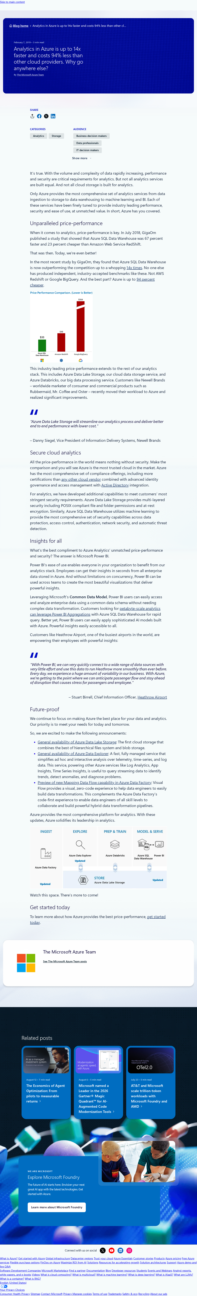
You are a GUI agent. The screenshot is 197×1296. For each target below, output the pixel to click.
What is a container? (12, 1278)
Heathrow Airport (152, 697)
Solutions (92, 1262)
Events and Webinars (160, 1270)
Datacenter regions (82, 1258)
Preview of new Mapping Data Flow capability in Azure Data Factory (94, 782)
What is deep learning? (141, 1274)
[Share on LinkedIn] (53, 116)
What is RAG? (33, 1278)
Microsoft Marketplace (55, 1270)
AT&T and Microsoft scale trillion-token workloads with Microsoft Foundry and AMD (149, 1096)
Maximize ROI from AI (74, 1262)
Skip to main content (12, 1)
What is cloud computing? (56, 1274)
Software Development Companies (20, 1270)
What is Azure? (9, 1258)
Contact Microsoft (52, 1293)
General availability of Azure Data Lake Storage (77, 742)
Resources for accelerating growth (119, 1262)
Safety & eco (130, 1293)
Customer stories (143, 1258)
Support (171, 1262)
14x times (134, 267)
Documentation (95, 1270)
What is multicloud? (84, 1274)
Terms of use (100, 1293)
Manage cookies (82, 1293)
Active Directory (115, 485)
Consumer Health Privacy (15, 1293)
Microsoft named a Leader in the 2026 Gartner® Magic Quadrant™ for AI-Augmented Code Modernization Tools (95, 1099)
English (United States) (13, 1282)
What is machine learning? (111, 1274)
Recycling (143, 1293)
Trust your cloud (103, 1258)
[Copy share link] (32, 116)
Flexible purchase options (25, 1262)
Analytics (38, 135)
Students (141, 1270)
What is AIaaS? (164, 1274)
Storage (56, 135)
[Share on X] (46, 116)
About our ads (158, 1293)
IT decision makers (87, 150)
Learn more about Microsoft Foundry (56, 1207)
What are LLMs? (183, 1274)
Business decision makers (91, 135)
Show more (80, 158)
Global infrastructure (58, 1258)
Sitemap (35, 1293)
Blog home (20, 26)
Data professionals (87, 143)
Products (159, 1258)
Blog (108, 1270)
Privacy (68, 1293)
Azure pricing (173, 1258)
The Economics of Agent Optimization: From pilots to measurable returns (45, 1093)
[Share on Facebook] (39, 116)
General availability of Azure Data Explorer (73, 753)
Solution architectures (153, 1262)
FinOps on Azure (50, 1262)
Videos (36, 1274)
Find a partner (77, 1270)
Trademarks (115, 1293)
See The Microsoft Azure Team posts (65, 961)
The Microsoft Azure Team (30, 74)
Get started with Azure (31, 1258)
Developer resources (124, 1270)
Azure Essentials (123, 1258)
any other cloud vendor (81, 479)
